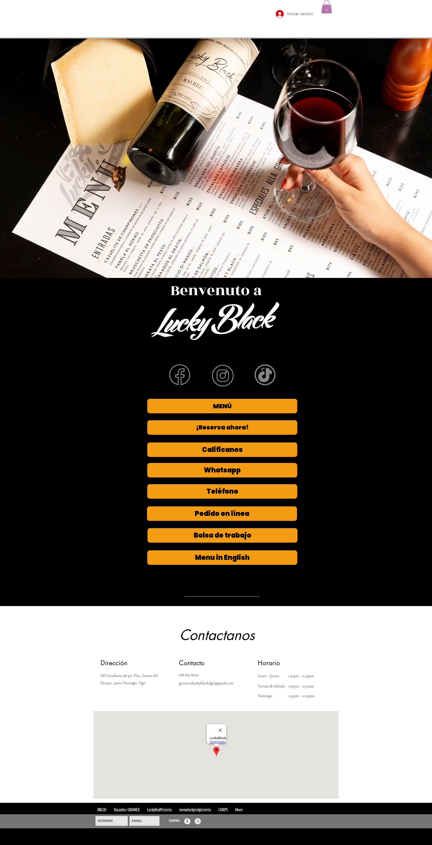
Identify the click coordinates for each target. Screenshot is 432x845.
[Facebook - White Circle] (187, 821)
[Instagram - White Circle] (198, 821)
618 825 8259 (188, 674)
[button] (326, 6)
